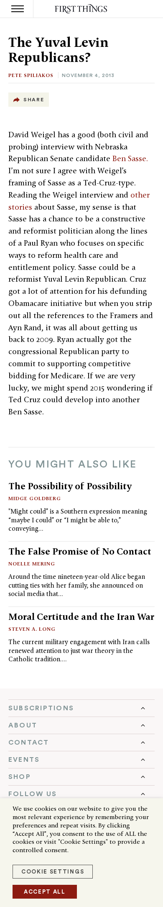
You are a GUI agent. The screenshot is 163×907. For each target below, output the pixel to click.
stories (21, 207)
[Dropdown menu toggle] (81, 708)
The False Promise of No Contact (79, 551)
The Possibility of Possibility (70, 486)
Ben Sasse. (131, 158)
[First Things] (82, 9)
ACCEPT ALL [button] (45, 891)
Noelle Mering (31, 563)
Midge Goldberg (34, 498)
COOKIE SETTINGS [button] (52, 871)
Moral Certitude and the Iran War (81, 616)
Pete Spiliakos (30, 75)
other (140, 195)
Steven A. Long (32, 629)
